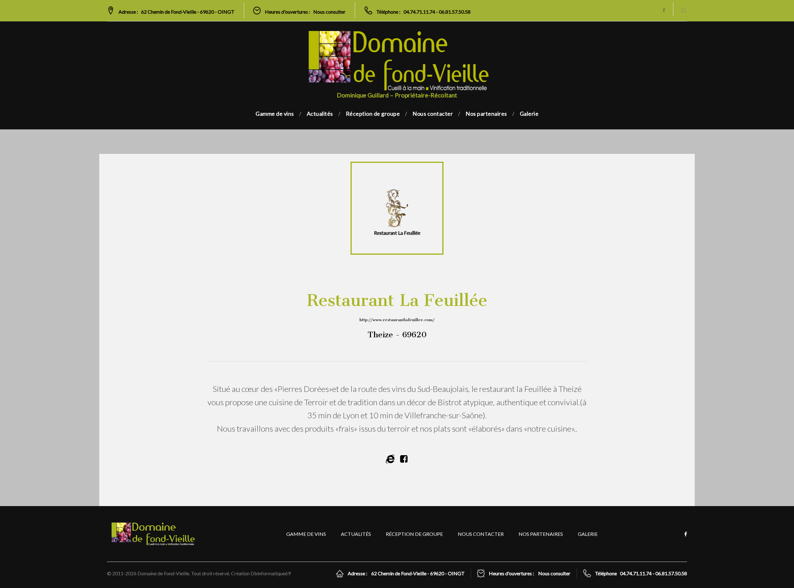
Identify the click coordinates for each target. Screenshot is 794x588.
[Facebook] (663, 10)
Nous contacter (433, 113)
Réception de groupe (373, 113)
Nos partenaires (486, 113)
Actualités (320, 113)
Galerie (529, 113)
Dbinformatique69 (271, 573)
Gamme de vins (275, 113)
